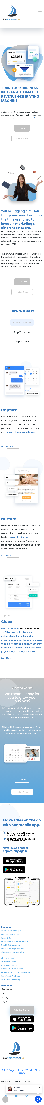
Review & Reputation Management (16, 972)
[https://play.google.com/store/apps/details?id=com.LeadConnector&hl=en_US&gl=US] (14, 869)
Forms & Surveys (8, 938)
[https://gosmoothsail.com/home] (22, 1050)
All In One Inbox (7, 958)
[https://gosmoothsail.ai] (11, 13)
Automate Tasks (8, 961)
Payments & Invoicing (10, 979)
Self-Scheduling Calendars (12, 948)
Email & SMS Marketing (10, 945)
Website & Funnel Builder (12, 969)
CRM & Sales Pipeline (10, 965)
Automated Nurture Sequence (14, 941)
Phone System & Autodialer (13, 952)
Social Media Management (13, 930)
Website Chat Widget (10, 934)
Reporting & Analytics (10, 976)
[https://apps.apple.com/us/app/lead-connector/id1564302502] (14, 860)
